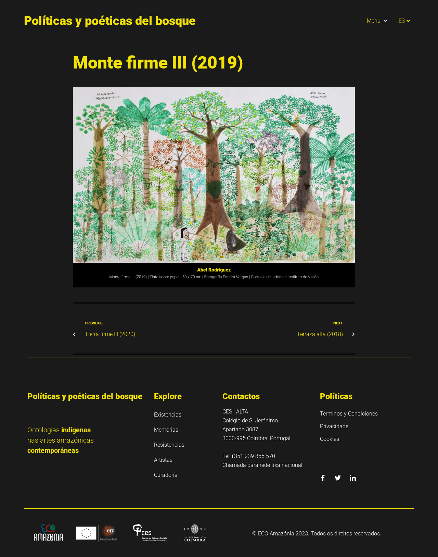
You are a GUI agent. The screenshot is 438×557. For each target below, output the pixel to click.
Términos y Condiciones (349, 413)
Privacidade (334, 426)
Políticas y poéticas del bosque (110, 21)
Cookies (329, 439)
